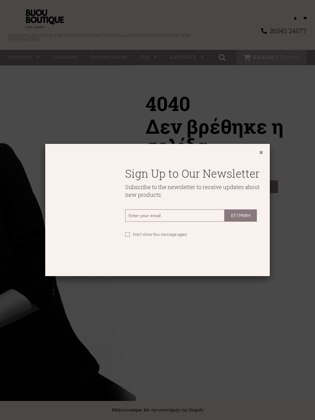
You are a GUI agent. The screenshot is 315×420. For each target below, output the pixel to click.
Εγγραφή (240, 215)
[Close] (261, 152)
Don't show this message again (160, 234)
